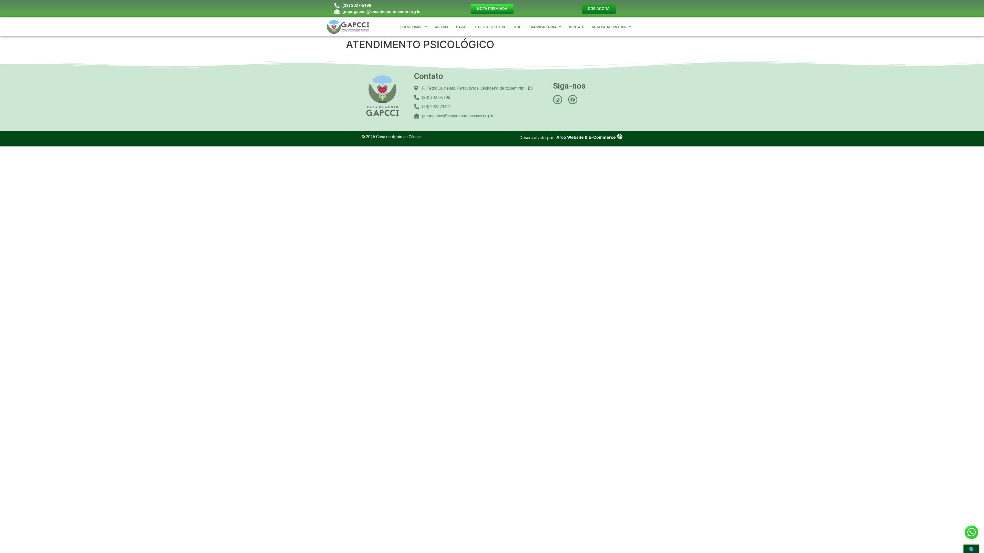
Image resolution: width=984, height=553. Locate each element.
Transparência (542, 27)
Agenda (441, 27)
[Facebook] (572, 99)
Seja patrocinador (609, 27)
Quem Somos (411, 27)
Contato (576, 27)
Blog (516, 27)
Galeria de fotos (490, 27)
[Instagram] (557, 99)
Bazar (461, 27)
